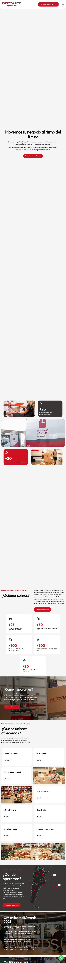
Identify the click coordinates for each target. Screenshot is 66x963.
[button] (62, 4)
